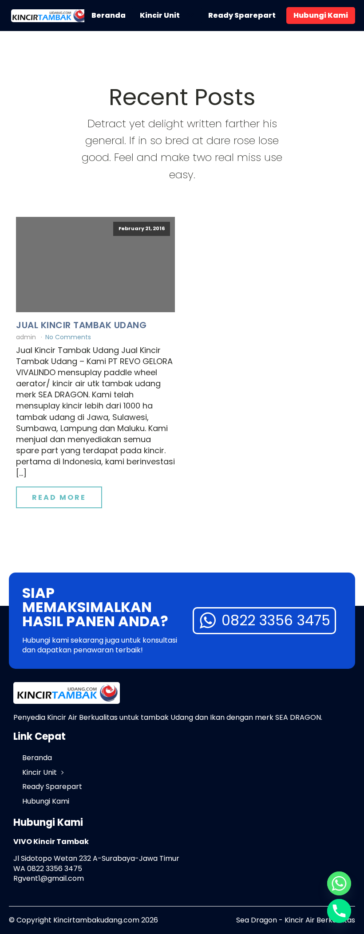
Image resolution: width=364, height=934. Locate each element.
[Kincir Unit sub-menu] (192, 15)
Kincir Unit (160, 15)
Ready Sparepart (242, 15)
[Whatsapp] (339, 883)
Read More (59, 497)
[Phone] (339, 911)
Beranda (108, 15)
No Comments (68, 337)
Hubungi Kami (320, 15)
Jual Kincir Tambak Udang (81, 325)
